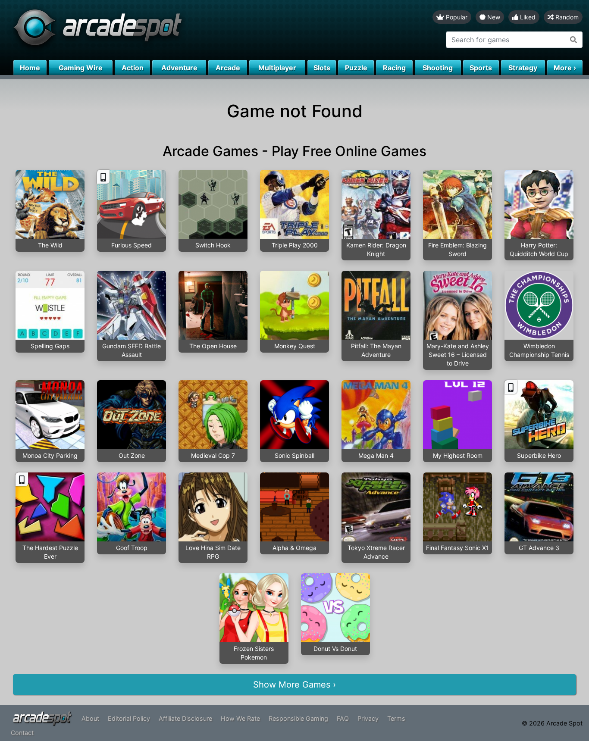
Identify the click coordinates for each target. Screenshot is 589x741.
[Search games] (574, 39)
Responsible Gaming (298, 718)
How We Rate (240, 718)
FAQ (343, 718)
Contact (22, 732)
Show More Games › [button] (294, 684)
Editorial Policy (129, 718)
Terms (396, 718)
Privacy (368, 718)
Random (566, 17)
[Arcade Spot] (147, 29)
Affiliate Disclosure (185, 718)
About (90, 718)
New (493, 17)
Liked (527, 17)
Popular (455, 17)
